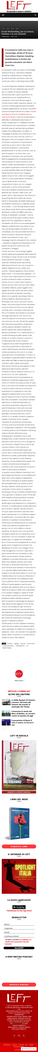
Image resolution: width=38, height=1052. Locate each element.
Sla (27, 645)
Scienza (12, 28)
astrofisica (9, 643)
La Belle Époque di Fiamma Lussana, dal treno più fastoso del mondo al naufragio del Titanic (23, 703)
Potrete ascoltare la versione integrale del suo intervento (19, 114)
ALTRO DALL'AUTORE (19, 694)
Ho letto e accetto (18, 942)
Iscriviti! (19, 948)
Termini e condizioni (19, 1031)
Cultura (7, 19)
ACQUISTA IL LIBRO (19, 846)
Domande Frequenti (19, 1046)
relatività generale (20, 645)
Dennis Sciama (31, 643)
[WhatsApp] (16, 43)
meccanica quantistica (8, 645)
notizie (8, 28)
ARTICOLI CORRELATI (19, 691)
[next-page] (6, 729)
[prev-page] (3, 729)
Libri (26, 1045)
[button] (3, 15)
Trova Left (21, 1045)
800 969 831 (17, 1023)
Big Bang (16, 643)
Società (17, 28)
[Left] (19, 6)
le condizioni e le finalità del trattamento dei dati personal (18, 942)
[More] (22, 43)
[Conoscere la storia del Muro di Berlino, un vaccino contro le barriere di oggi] (6, 713)
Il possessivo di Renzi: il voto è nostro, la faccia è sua (22, 722)
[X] (10, 43)
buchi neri (23, 643)
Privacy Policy (19, 1032)
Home (2, 19)
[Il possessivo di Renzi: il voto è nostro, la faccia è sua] (6, 722)
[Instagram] (19, 1035)
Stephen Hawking (7, 647)
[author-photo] (19, 678)
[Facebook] (4, 43)
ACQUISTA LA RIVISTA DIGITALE (19, 792)
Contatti (31, 1045)
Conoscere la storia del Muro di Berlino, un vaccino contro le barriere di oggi (23, 713)
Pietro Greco (6, 36)
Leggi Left (14, 1045)
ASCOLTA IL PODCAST (19, 985)
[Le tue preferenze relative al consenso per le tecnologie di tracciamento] (29, 1049)
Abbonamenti (7, 1045)
